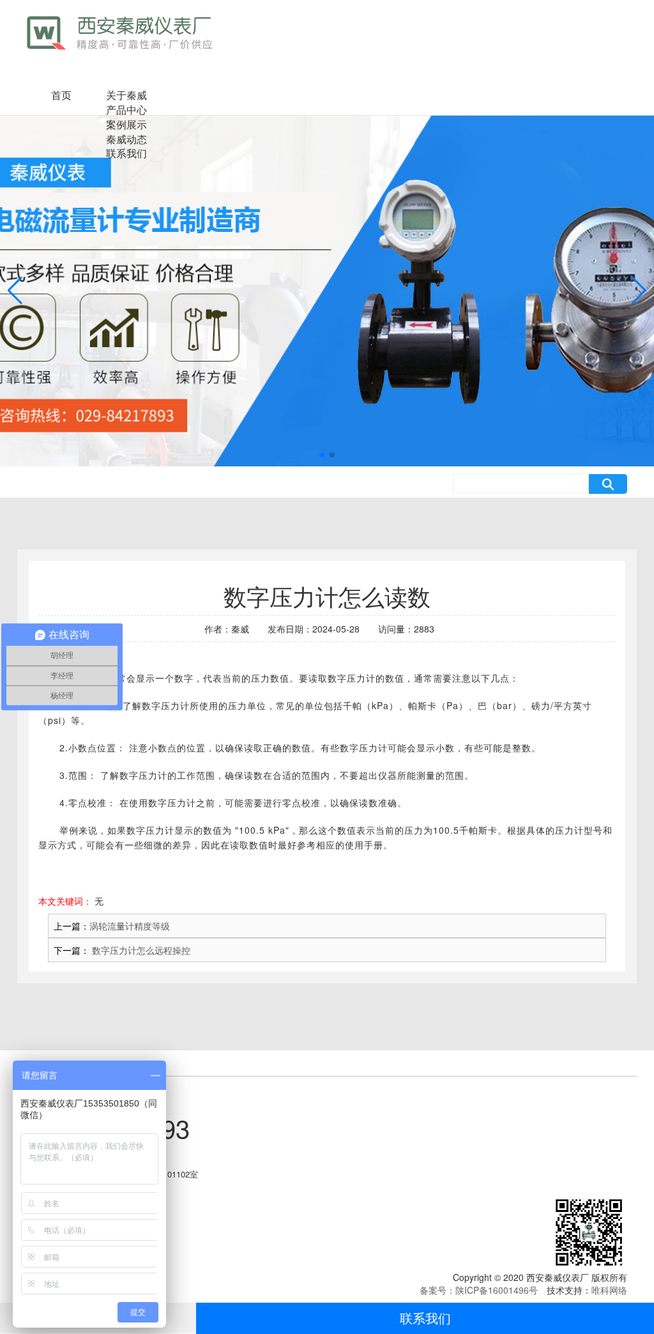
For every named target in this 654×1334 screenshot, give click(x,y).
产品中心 (126, 109)
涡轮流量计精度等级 (129, 925)
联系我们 (425, 1317)
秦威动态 (126, 139)
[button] (321, 454)
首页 (61, 95)
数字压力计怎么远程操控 (139, 950)
